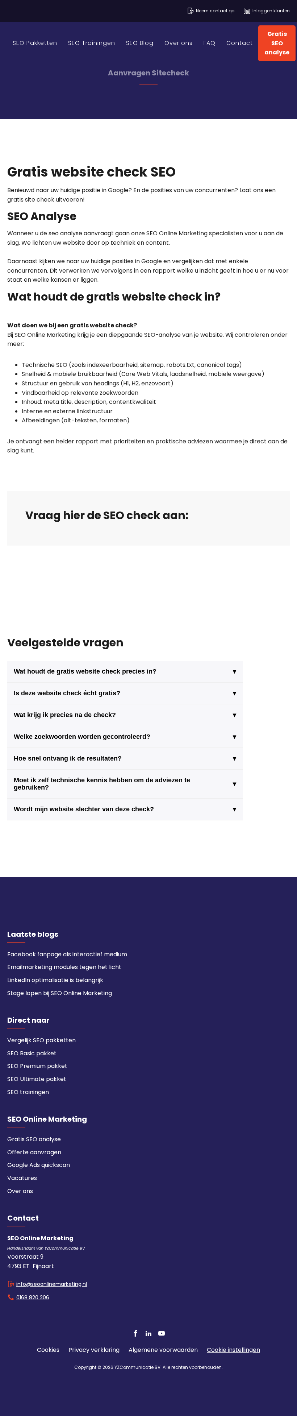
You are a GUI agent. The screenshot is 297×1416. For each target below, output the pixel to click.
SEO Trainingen (91, 43)
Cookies (48, 1350)
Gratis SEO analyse (276, 43)
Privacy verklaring (94, 1350)
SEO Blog (140, 43)
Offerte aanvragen (34, 1152)
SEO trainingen (28, 1092)
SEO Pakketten (35, 43)
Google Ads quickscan (38, 1165)
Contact (239, 43)
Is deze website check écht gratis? (125, 693)
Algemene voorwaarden (163, 1350)
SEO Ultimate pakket (36, 1079)
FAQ (210, 43)
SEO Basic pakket (32, 1053)
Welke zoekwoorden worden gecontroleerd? (125, 736)
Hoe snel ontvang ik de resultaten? (125, 758)
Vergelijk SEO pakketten (41, 1040)
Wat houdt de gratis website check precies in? (125, 671)
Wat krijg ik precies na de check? (125, 715)
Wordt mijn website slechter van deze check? (125, 809)
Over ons (178, 43)
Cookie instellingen (233, 1350)
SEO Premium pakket (37, 1066)
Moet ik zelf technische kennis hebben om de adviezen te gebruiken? (125, 784)
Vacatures (22, 1178)
